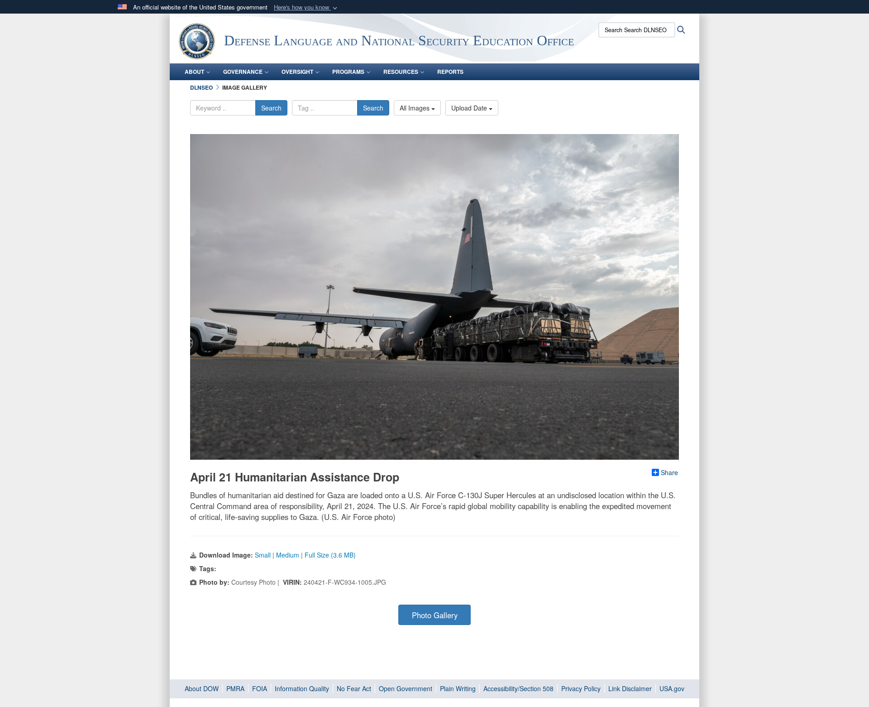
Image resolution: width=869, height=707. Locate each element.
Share (669, 472)
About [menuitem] (194, 71)
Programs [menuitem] (348, 71)
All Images (415, 107)
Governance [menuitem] (243, 71)
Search (271, 107)
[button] (306, 7)
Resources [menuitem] (400, 71)
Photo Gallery (435, 615)
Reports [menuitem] (450, 71)
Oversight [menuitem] (297, 71)
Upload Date (470, 107)
